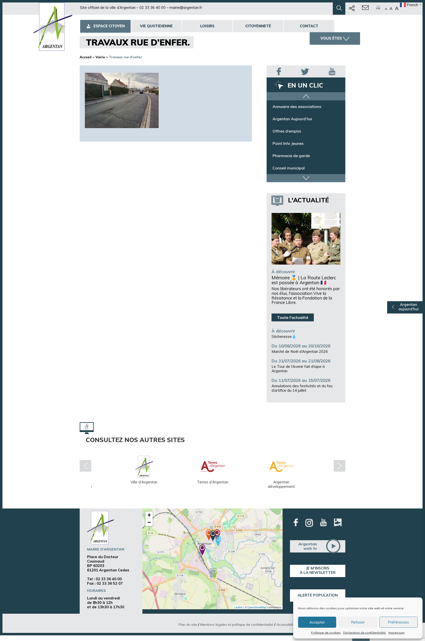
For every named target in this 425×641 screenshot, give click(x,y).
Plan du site (188, 624)
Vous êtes (331, 38)
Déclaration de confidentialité (364, 632)
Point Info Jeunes (288, 143)
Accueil (85, 57)
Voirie (100, 57)
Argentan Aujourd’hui (292, 118)
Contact (309, 26)
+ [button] (149, 515)
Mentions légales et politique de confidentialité (236, 624)
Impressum (396, 632)
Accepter (317, 622)
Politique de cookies (326, 632)
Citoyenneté (258, 26)
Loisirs (207, 26)
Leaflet (238, 607)
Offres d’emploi (287, 131)
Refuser (358, 622)
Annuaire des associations (297, 106)
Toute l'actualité (292, 317)
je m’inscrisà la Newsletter (317, 570)
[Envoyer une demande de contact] (365, 8)
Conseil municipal (289, 167)
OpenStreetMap (256, 607)
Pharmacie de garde (291, 155)
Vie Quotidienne (156, 26)
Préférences (398, 622)
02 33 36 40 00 (152, 7)
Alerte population (318, 595)
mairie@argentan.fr (185, 7)
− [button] (149, 522)
